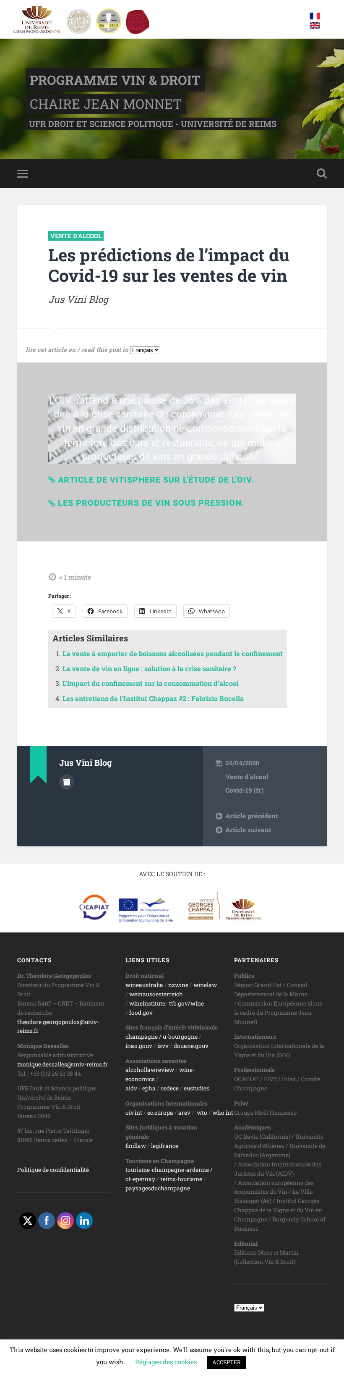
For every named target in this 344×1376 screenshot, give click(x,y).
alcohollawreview (149, 1070)
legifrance (164, 1146)
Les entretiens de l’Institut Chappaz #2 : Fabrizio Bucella (153, 698)
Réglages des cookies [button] (166, 1362)
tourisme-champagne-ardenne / (169, 1170)
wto (202, 1112)
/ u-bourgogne (178, 1036)
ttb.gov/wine (186, 1003)
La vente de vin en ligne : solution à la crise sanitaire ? (149, 668)
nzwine (178, 985)
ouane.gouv (192, 1046)
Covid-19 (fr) (244, 790)
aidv (131, 1088)
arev (184, 1112)
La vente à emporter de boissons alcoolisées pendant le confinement (173, 653)
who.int (222, 1112)
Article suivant (248, 829)
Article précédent (251, 815)
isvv (163, 1046)
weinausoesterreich (156, 994)
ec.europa (160, 1112)
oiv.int (133, 1112)
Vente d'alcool (76, 236)
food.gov (141, 1012)
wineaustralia (144, 985)
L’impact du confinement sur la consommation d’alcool (151, 683)
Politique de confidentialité (53, 1170)
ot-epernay (140, 1179)
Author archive (66, 782)
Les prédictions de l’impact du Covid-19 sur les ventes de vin (168, 265)
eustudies (196, 1088)
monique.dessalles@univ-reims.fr (62, 1064)
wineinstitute (147, 1003)
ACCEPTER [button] (226, 1362)
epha (149, 1088)
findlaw (135, 1146)
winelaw (205, 985)
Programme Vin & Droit (115, 79)
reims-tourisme (181, 1179)
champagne (141, 1036)
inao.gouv (138, 1046)
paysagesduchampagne (157, 1188)
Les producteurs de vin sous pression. (151, 503)
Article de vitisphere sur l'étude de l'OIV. (156, 480)
